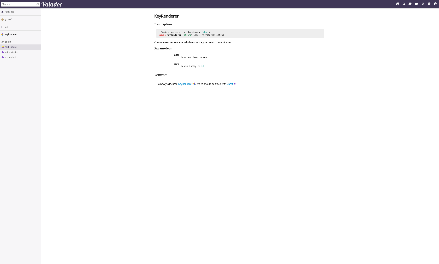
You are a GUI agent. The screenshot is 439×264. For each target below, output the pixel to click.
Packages (9, 11)
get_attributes (11, 52)
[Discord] (417, 4)
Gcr (6, 26)
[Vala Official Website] (397, 4)
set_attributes (11, 57)
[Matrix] (410, 4)
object (8, 41)
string (187, 34)
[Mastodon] (423, 4)
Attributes (208, 34)
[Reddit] (429, 4)
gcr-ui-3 (8, 19)
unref (230, 83)
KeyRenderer (11, 46)
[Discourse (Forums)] (403, 4)
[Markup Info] (435, 4)
